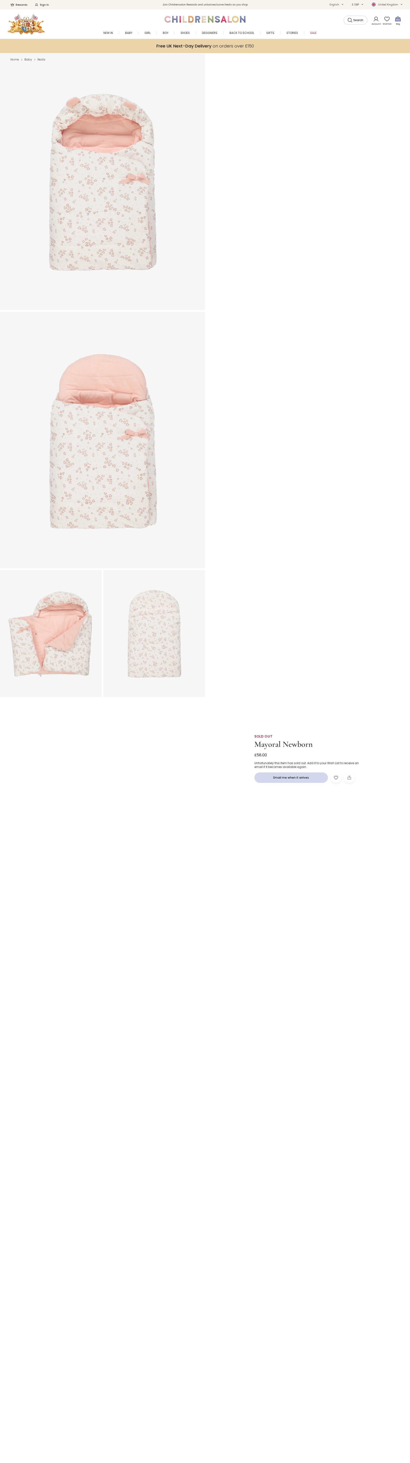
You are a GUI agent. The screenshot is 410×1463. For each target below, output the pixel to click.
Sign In (44, 5)
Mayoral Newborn (283, 744)
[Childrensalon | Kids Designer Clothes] (26, 24)
